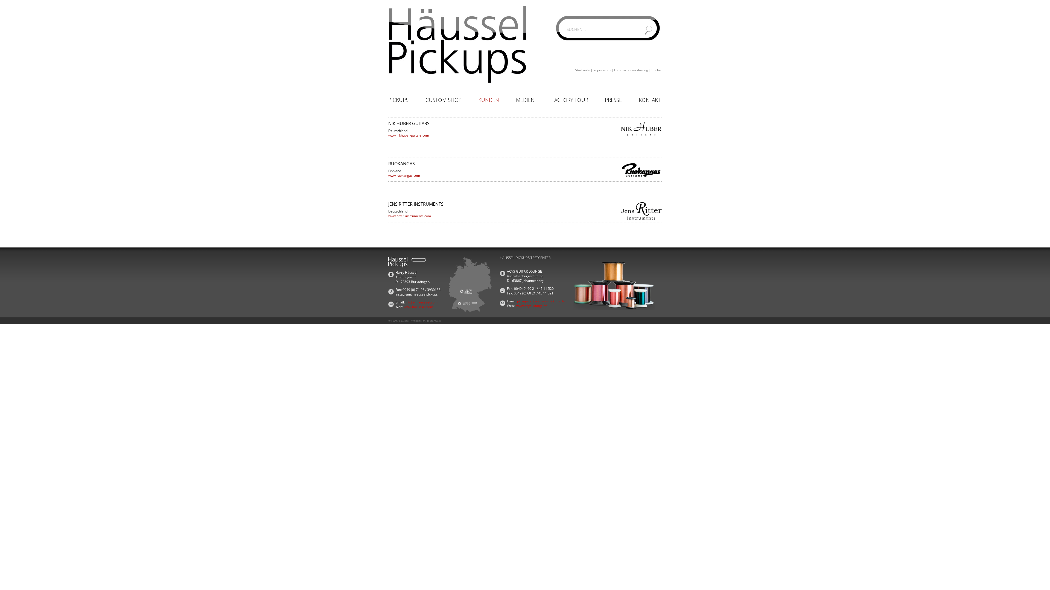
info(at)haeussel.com (422, 302)
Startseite (582, 70)
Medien (525, 100)
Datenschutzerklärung (631, 70)
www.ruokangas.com (404, 175)
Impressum (602, 70)
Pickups (398, 100)
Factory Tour (570, 100)
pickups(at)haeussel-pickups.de (541, 301)
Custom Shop (443, 100)
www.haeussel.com (418, 307)
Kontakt (650, 100)
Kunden (488, 100)
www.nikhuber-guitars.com (408, 135)
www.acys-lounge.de (531, 305)
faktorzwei (434, 321)
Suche (656, 70)
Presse (613, 100)
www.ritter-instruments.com (409, 216)
